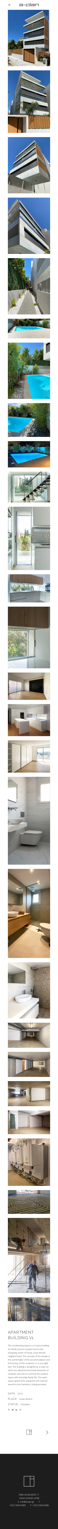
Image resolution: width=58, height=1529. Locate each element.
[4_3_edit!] (29, 720)
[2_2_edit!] (29, 328)
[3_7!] (29, 637)
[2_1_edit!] (29, 454)
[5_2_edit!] (29, 913)
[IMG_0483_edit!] (29, 165)
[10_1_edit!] (29, 1309)
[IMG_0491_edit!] (29, 226)
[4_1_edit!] (29, 686)
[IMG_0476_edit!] (29, 101)
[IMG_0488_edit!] (29, 286)
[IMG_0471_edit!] (29, 38)
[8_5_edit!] (29, 1162)
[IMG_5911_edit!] (29, 990)
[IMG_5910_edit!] (29, 756)
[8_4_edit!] (29, 1122)
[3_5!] (29, 538)
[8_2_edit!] (29, 1064)
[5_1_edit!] (29, 821)
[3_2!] (29, 487)
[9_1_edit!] (29, 1202)
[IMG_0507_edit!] (29, 371)
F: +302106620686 (39, 1505)
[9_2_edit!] (29, 1255)
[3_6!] (29, 588)
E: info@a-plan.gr (26, 1501)
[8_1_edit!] (29, 1035)
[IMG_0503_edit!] (29, 420)
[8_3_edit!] (29, 1093)
